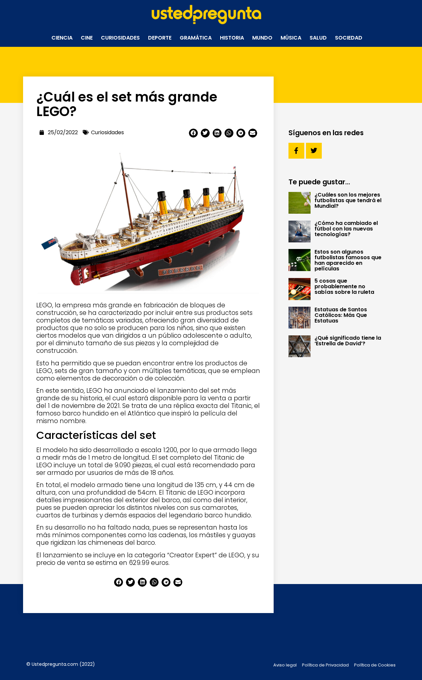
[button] (193, 133)
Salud (318, 38)
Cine (87, 38)
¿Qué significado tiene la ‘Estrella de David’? (348, 340)
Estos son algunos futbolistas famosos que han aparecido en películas (348, 260)
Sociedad (348, 38)
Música (291, 38)
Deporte (159, 38)
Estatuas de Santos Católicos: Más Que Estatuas (341, 315)
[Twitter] (314, 151)
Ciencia (62, 38)
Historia (232, 38)
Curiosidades (120, 38)
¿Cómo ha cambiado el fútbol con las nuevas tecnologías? (346, 228)
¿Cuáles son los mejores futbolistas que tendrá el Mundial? (348, 200)
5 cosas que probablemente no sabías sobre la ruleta (344, 286)
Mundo (262, 38)
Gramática (196, 38)
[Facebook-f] (296, 151)
